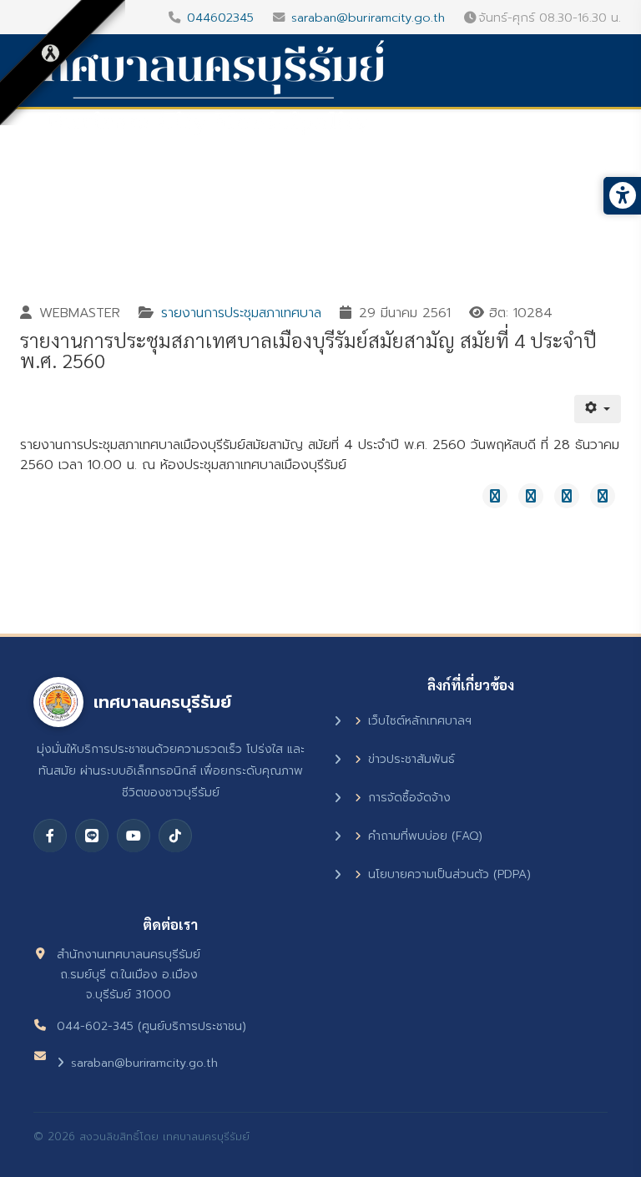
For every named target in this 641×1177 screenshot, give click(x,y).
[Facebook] (50, 835)
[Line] (92, 835)
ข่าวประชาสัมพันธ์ (411, 759)
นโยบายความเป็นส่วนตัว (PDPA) (449, 874)
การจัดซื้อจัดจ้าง (409, 797)
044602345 (220, 17)
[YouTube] (133, 835)
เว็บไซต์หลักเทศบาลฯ (420, 721)
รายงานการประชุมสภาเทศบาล (241, 313)
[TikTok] (175, 835)
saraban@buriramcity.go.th (368, 17)
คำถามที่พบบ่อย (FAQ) (425, 836)
